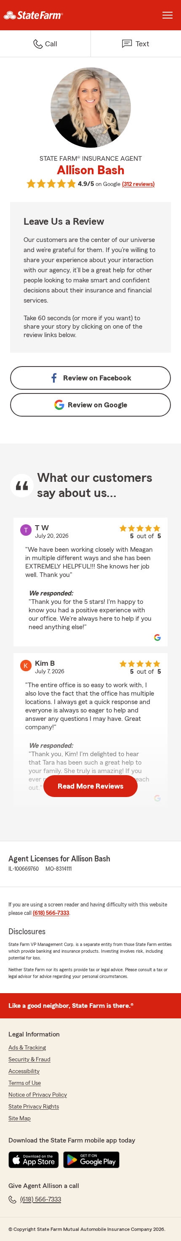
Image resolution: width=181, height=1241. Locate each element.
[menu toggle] (167, 15)
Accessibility (24, 1071)
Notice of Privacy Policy (37, 1095)
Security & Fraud (29, 1060)
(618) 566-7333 (51, 913)
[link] (45, 15)
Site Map (19, 1118)
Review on (97, 378)
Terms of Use (24, 1083)
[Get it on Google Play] (91, 1159)
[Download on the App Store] (33, 1159)
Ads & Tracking (27, 1048)
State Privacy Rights (33, 1107)
